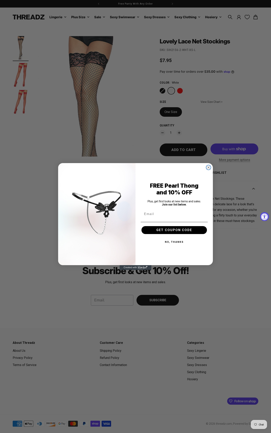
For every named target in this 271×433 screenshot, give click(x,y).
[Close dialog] (208, 167)
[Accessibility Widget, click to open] (264, 216)
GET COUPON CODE (174, 230)
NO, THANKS (174, 242)
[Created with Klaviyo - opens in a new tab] (135, 267)
